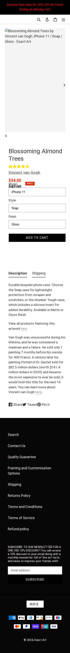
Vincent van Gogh (24, 172)
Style (12, 200)
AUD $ (34, 604)
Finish (12, 216)
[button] (19, 166)
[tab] (18, 274)
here (24, 329)
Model (13, 184)
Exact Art (40, 640)
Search (13, 435)
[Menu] (63, 19)
